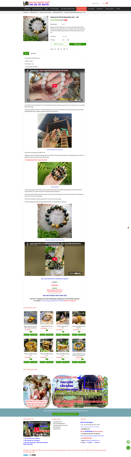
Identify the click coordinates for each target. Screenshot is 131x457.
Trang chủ (25, 12)
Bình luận (33, 53)
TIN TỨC (118, 9)
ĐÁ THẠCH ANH (54, 9)
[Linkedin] (61, 49)
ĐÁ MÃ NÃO (100, 9)
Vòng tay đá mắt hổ (58, 12)
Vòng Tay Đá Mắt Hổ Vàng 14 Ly (62, 354)
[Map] (128, 228)
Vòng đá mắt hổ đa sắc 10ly (62, 327)
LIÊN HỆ (46, 9)
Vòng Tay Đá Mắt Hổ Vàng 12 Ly (46, 354)
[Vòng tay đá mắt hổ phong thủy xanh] (35, 28)
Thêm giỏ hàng (59, 44)
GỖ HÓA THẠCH (109, 9)
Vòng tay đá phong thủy (45, 12)
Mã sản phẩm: (54, 24)
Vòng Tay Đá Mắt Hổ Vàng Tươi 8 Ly (78, 327)
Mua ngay (78, 44)
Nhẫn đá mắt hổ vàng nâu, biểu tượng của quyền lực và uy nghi (30, 327)
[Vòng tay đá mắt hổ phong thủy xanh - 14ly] (36, 3)
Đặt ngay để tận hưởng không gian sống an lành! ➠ (65, 414)
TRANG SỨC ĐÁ (81, 9)
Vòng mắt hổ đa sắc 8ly (46, 326)
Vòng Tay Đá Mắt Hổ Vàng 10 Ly (30, 354)
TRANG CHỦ (27, 9)
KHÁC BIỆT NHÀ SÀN (37, 9)
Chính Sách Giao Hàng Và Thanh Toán (60, 425)
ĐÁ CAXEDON (91, 9)
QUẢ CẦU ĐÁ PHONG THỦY (68, 9)
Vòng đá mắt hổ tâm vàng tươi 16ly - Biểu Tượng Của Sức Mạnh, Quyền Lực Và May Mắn (78, 354)
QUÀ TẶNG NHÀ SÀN (30, 370)
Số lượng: (52, 40)
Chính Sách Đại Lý (56, 428)
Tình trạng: (53, 36)
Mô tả (26, 53)
